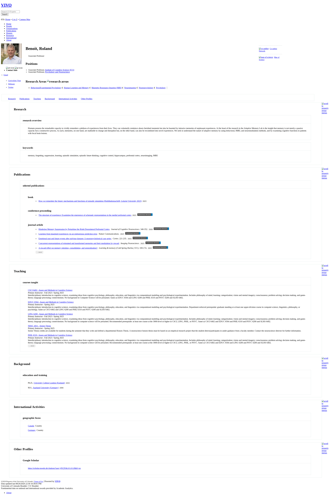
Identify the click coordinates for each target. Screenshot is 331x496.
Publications (11, 31)
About (8, 40)
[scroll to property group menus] (325, 113)
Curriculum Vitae (14, 81)
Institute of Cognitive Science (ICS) (59, 70)
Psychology (161, 88)
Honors (9, 33)
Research (10, 35)
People (9, 26)
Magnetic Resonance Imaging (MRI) (107, 88)
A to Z (14, 19)
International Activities (68, 99)
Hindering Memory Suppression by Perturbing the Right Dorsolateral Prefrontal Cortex (74, 229)
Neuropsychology (146, 88)
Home (7, 19)
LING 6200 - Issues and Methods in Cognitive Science (50, 314)
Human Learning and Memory (76, 88)
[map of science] (266, 57)
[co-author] (264, 48)
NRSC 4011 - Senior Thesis (39, 326)
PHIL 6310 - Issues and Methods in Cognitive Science (50, 335)
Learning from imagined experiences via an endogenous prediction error (68, 234)
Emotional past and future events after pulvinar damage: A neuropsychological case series (75, 238)
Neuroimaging (130, 88)
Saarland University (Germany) (46, 388)
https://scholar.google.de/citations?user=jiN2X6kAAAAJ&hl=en (54, 468)
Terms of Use (38, 481)
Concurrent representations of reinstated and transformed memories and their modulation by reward (79, 243)
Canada (31, 426)
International (11, 38)
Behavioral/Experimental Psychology (46, 88)
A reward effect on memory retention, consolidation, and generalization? (68, 248)
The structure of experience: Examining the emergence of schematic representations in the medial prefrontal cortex (85, 215)
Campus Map (24, 19)
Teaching (37, 99)
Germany (32, 430)
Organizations (12, 28)
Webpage (11, 84)
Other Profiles (86, 99)
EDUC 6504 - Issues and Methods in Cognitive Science (51, 302)
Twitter (10, 87)
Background (50, 99)
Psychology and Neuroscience (57, 72)
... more (39, 252)
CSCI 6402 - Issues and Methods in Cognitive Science (50, 290)
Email (6, 75)
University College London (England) (49, 383)
